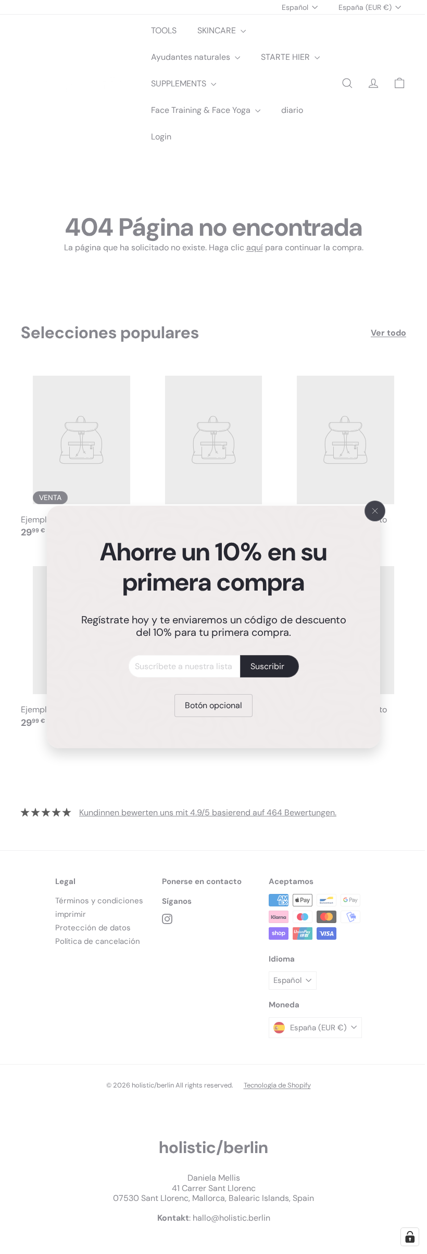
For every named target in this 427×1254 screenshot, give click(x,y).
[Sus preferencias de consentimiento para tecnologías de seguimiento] (402, 1237)
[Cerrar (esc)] (371, 511)
